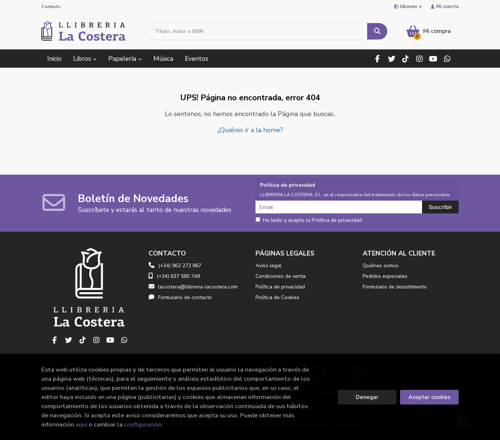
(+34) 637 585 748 (178, 276)
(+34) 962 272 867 (179, 265)
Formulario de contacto (185, 297)
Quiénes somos (381, 265)
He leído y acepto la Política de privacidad (312, 220)
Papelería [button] (123, 58)
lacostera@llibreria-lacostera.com (198, 286)
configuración (142, 424)
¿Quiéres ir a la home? (250, 130)
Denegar (367, 397)
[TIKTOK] (405, 59)
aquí (81, 424)
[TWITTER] (391, 59)
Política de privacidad (280, 286)
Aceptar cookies (429, 397)
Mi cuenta (447, 6)
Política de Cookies (277, 297)
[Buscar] (377, 31)
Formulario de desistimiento (395, 286)
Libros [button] (83, 58)
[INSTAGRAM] (419, 59)
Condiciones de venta (280, 276)
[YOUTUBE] (433, 59)
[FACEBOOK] (378, 59)
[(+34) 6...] (447, 59)
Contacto (51, 6)
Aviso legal (268, 265)
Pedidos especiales (385, 276)
